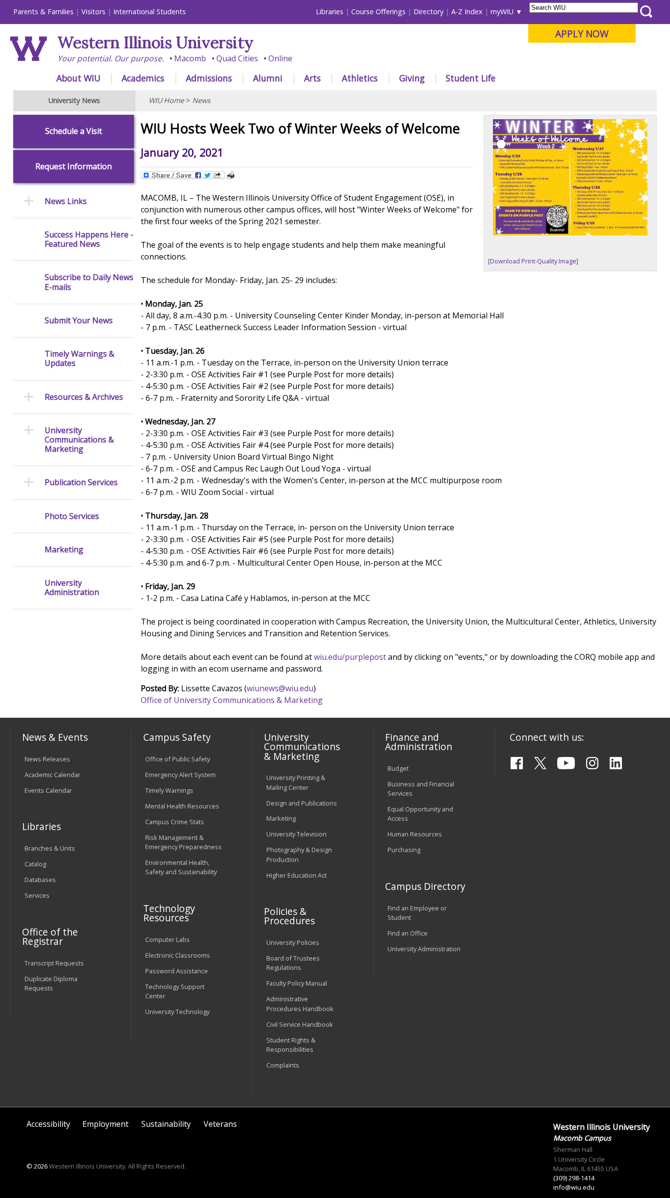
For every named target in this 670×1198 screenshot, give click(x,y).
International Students (149, 11)
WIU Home (166, 100)
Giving (412, 78)
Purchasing (403, 849)
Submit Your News (79, 320)
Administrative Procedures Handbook (300, 1003)
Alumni (268, 78)
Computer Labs (167, 939)
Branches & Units (50, 848)
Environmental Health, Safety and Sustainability (181, 867)
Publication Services (81, 482)
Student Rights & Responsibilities (290, 1045)
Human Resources (414, 834)
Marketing (64, 549)
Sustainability (166, 1124)
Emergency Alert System (180, 774)
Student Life (470, 78)
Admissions (209, 78)
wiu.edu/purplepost (351, 656)
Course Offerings (378, 11)
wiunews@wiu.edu (280, 688)
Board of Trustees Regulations (293, 963)
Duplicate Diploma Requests (51, 983)
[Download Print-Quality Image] (533, 261)
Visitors (93, 11)
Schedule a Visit (73, 131)
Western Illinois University (155, 42)
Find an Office (407, 933)
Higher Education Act (296, 875)
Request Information (73, 166)
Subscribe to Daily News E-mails (89, 282)
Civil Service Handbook (299, 1024)
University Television (296, 834)
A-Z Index (467, 11)
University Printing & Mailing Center (295, 782)
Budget (398, 768)
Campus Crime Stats (174, 821)
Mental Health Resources (182, 806)
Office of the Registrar (50, 936)
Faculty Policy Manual (296, 983)
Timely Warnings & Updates (79, 358)
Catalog (35, 863)
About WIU (78, 78)
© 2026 (37, 1166)
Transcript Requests (54, 963)
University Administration (72, 587)
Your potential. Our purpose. (110, 58)
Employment (105, 1124)
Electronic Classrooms (177, 955)
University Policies (292, 942)
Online (280, 58)
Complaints (282, 1065)
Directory (428, 11)
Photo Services (72, 516)
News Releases (47, 759)
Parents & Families (43, 11)
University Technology (177, 1011)
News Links (66, 201)
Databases (40, 879)
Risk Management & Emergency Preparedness (183, 842)
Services (37, 895)
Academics (143, 78)
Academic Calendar (52, 774)
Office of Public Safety (177, 759)
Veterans (220, 1124)
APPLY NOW (582, 33)
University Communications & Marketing (79, 440)
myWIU (502, 11)
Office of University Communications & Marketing (232, 700)
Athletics (360, 78)
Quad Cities (237, 58)
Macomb (190, 58)
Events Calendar (48, 790)
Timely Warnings (169, 790)
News (201, 100)
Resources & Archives (84, 397)
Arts (312, 78)
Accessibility (48, 1124)
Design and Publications (301, 803)
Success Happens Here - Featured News (89, 239)
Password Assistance (176, 970)
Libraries (329, 11)
